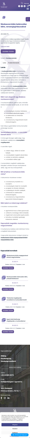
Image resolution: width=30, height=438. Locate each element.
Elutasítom (15, 428)
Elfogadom (15, 424)
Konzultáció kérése (15, 367)
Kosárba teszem (8, 51)
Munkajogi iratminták (11, 58)
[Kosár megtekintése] (28, 6)
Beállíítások (15, 432)
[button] (20, 434)
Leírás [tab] (4, 63)
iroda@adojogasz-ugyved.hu (11, 382)
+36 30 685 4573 (7, 375)
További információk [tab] (13, 63)
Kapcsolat (26, 3)
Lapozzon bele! (5, 46)
